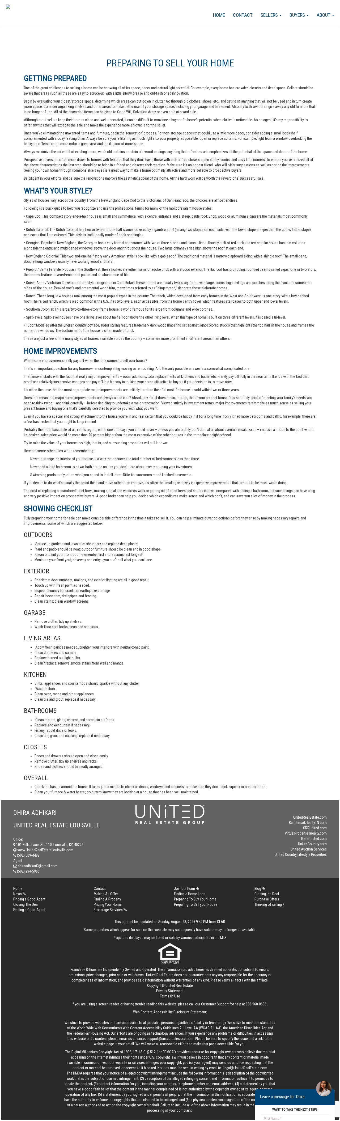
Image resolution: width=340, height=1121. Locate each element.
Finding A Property (107, 899)
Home (219, 15)
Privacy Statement (170, 991)
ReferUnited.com (314, 838)
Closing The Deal (26, 904)
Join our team (185, 888)
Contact (243, 15)
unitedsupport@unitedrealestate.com (165, 1039)
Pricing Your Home (108, 904)
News (18, 894)
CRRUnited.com (315, 828)
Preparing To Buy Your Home (195, 899)
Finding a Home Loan (189, 894)
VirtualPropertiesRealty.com (306, 833)
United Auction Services (309, 849)
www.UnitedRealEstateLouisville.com (44, 850)
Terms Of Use (170, 996)
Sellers (270, 15)
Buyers (298, 15)
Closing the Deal (266, 894)
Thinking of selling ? (269, 904)
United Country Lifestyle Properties (301, 854)
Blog (258, 888)
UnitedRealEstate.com (310, 817)
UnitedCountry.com (312, 844)
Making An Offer (106, 894)
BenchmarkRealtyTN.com (308, 822)
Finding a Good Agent (29, 899)
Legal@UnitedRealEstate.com (245, 1068)
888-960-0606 (256, 1004)
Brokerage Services (109, 910)
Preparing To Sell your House (195, 904)
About (324, 15)
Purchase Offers (266, 899)
